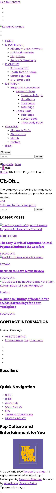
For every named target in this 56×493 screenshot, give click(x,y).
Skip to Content (10, 2)
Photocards (18, 134)
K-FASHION (12, 83)
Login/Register (11, 164)
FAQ (7, 410)
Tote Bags (27, 107)
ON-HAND (11, 126)
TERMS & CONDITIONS (19, 414)
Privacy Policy (28, 483)
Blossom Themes (30, 479)
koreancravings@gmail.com (24, 340)
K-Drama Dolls (20, 80)
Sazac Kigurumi (20, 76)
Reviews (5, 264)
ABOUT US (11, 403)
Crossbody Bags (32, 95)
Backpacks (28, 103)
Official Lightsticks (22, 52)
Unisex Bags (23, 111)
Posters (15, 142)
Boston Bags (29, 118)
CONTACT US (13, 407)
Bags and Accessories (25, 87)
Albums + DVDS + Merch (26, 48)
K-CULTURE (12, 64)
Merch (14, 138)
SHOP (8, 395)
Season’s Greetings (23, 60)
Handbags (28, 99)
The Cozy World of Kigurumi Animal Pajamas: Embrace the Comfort (26, 245)
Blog (3, 236)
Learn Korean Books (23, 72)
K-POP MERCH (14, 45)
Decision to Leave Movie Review (22, 271)
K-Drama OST (19, 68)
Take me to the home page (18, 205)
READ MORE (7, 253)
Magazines (17, 56)
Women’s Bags (25, 91)
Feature (12, 236)
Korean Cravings (34, 471)
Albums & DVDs (20, 130)
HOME (9, 41)
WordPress (11, 483)
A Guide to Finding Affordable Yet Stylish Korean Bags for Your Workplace (24, 303)
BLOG (8, 146)
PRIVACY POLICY (15, 418)
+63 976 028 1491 (15, 336)
